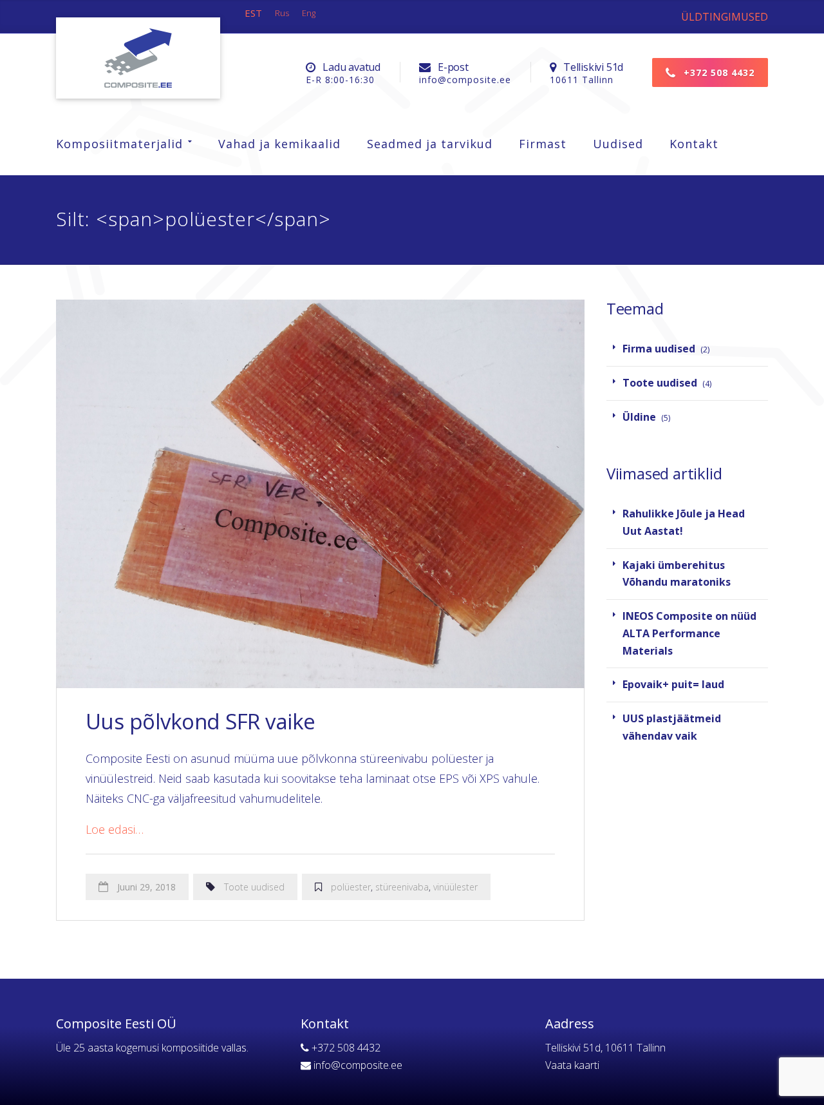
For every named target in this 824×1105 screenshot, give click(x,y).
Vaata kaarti (572, 1065)
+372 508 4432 (717, 72)
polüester (351, 887)
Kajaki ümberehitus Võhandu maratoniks (677, 574)
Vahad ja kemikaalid (279, 143)
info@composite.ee (358, 1065)
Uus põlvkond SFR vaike (200, 721)
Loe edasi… (115, 829)
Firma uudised (659, 348)
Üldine (639, 417)
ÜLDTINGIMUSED (724, 17)
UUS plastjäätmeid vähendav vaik (672, 727)
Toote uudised (254, 887)
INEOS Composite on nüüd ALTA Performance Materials (689, 633)
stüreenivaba (402, 887)
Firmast (542, 143)
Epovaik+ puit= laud (673, 684)
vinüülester (455, 887)
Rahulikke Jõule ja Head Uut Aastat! (684, 522)
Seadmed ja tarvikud (429, 143)
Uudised (618, 143)
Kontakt (694, 143)
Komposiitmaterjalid (119, 143)
